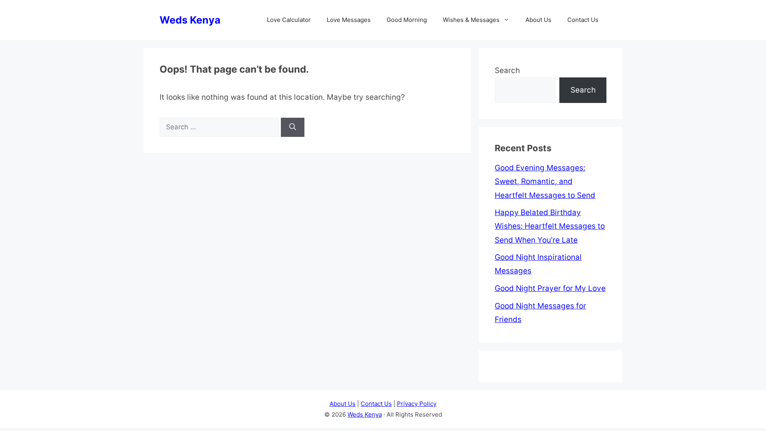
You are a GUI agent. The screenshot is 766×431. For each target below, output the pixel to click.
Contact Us (582, 20)
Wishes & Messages (471, 20)
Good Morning (407, 20)
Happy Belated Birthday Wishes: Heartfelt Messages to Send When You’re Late (550, 226)
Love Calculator (289, 20)
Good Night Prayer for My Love (550, 288)
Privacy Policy (416, 403)
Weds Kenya (190, 20)
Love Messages (349, 20)
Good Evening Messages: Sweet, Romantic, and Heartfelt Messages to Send (545, 181)
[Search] (292, 127)
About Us (538, 20)
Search (507, 70)
